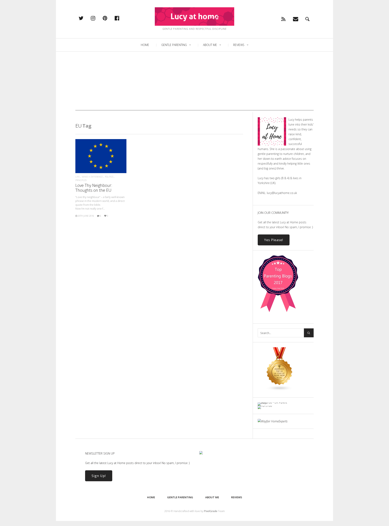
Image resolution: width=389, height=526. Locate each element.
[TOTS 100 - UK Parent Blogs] (274, 402)
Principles (81, 180)
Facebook (121, 18)
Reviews (238, 45)
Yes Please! (273, 240)
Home (145, 45)
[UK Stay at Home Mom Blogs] (279, 390)
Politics (109, 177)
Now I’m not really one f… (100, 202)
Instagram (97, 18)
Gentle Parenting (174, 45)
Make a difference (92, 177)
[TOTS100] (265, 406)
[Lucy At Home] (194, 16)
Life (77, 177)
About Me (210, 45)
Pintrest (109, 18)
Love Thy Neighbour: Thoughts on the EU (93, 188)
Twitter (85, 18)
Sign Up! (99, 476)
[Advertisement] (194, 82)
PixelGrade (210, 511)
